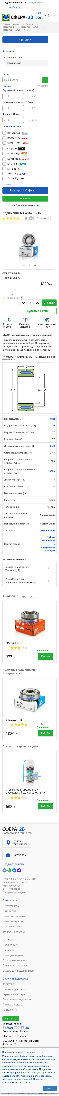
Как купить (8, 984)
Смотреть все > (27, 596)
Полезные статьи (12, 1004)
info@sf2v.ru (16, 7)
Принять (50, 1088)
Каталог (7, 939)
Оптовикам (9, 911)
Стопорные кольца (13, 960)
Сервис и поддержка (15, 979)
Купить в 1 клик (38, 311)
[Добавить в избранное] (31, 218)
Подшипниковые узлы (16, 965)
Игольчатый (48, 530)
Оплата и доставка (13, 989)
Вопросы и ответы (13, 931)
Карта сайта (9, 1009)
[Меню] (55, 16)
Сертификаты (10, 906)
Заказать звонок (12, 1024)
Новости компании (13, 916)
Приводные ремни (13, 955)
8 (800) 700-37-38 (15, 1027)
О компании (9, 900)
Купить (45, 656)
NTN (52, 418)
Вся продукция (14, 57)
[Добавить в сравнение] (25, 219)
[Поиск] (47, 16)
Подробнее (35, 2)
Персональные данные (16, 999)
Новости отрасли (12, 921)
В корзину (49, 302)
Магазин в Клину (12, 926)
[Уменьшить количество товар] (23, 302)
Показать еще (9, 184)
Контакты (10, 1018)
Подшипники (10, 945)
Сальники (8, 950)
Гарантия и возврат (14, 994)
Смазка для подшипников (18, 970)
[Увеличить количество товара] (37, 302)
